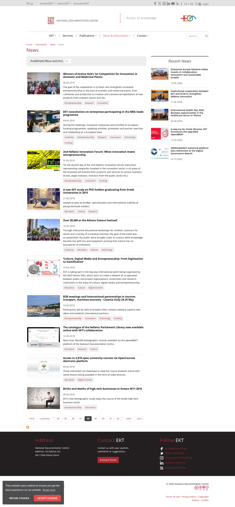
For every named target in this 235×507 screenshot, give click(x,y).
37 (80, 418)
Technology (129, 137)
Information (41, 44)
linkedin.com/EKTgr (175, 462)
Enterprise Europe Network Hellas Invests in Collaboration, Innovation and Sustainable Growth (189, 73)
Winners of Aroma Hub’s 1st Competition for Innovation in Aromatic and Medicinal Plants (100, 75)
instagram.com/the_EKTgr (178, 457)
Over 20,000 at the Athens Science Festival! (90, 220)
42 (118, 418)
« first (32, 418)
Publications (87, 35)
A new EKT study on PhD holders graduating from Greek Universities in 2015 (98, 191)
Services (68, 35)
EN (191, 3)
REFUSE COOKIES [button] (19, 498)
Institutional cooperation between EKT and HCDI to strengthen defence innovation (189, 94)
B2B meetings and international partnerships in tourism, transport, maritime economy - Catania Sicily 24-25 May (99, 298)
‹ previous (44, 418)
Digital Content (96, 287)
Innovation (102, 103)
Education (69, 211)
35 (65, 418)
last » (140, 418)
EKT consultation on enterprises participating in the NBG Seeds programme (103, 113)
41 (110, 418)
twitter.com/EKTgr (174, 453)
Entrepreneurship (73, 103)
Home (29, 44)
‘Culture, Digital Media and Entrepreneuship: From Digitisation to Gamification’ (103, 260)
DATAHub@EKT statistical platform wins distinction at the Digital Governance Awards (189, 150)
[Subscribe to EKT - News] (86, 427)
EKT (51, 35)
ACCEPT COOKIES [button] (47, 498)
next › (129, 418)
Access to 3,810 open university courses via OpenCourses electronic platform (99, 359)
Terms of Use (173, 496)
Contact (142, 35)
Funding (68, 142)
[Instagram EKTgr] (164, 3)
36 (73, 418)
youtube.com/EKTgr (175, 467)
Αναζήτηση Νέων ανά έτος (46, 61)
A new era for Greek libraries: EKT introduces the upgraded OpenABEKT (189, 132)
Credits (205, 500)
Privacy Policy (189, 496)
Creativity (69, 137)
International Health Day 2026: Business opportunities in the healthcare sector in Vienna (187, 113)
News (52, 44)
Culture (81, 287)
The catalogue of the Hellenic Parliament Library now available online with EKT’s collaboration (103, 329)
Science (81, 211)
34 (58, 418)
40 (103, 418)
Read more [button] (49, 490)
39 (95, 418)
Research (89, 103)
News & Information (116, 35)
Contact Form (108, 460)
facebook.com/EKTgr (176, 448)
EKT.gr (29, 3)
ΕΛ (185, 3)
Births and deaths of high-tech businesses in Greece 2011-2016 (102, 388)
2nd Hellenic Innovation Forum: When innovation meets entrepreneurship (99, 153)
